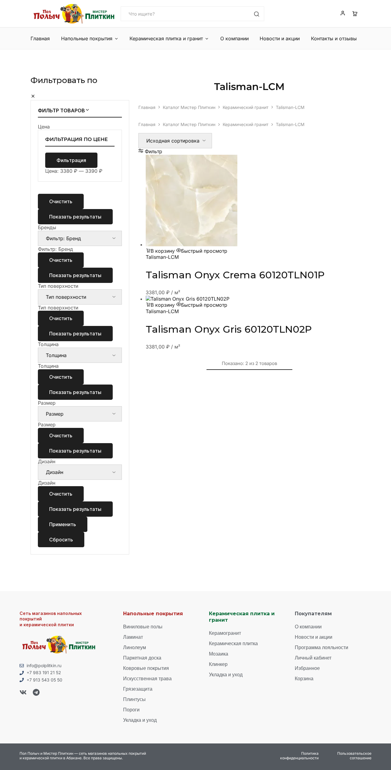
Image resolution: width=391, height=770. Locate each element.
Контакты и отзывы (334, 38)
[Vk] (23, 692)
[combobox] (55, 249)
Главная (40, 38)
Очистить (60, 201)
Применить (62, 524)
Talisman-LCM (162, 257)
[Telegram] (36, 692)
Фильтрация (71, 160)
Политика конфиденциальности (299, 756)
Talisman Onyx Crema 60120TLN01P (235, 275)
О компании (234, 38)
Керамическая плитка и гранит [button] (166, 38)
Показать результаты (75, 217)
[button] (160, 251)
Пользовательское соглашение (354, 756)
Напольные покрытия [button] (86, 38)
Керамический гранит (246, 107)
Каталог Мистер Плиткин (189, 107)
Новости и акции (280, 38)
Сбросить (61, 540)
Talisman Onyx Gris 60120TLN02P (229, 329)
